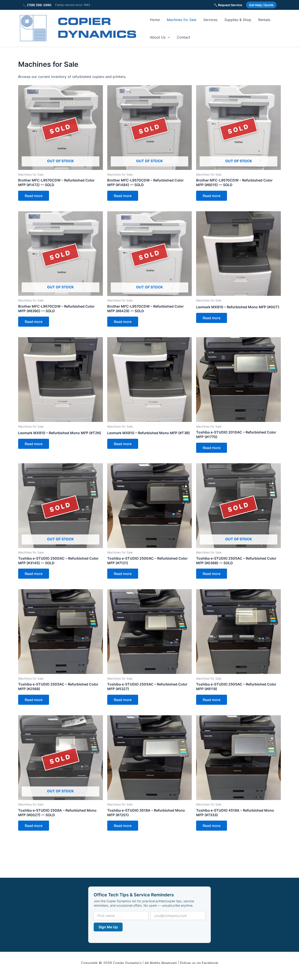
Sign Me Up (108, 927)
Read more (33, 196)
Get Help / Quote (261, 5)
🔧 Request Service (228, 5)
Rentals (264, 20)
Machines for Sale (181, 20)
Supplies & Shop (237, 20)
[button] (167, 37)
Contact (183, 37)
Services (210, 20)
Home (155, 20)
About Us (157, 37)
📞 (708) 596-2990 (37, 5)
